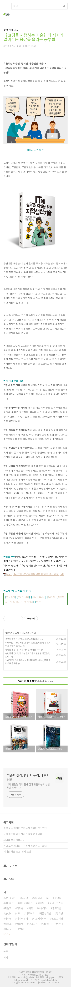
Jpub (8, 913)
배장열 (20, 923)
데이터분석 (22, 918)
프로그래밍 (57, 918)
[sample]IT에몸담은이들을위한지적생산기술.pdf (35, 574)
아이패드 (9, 903)
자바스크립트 (56, 903)
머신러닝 (47, 923)
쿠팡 (38, 601)
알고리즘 (56, 908)
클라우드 (9, 929)
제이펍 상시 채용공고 (14, 839)
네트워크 (30, 913)
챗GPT (22, 929)
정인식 (57, 898)
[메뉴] (67, 10)
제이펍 (60, 923)
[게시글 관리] (19, 618)
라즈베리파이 (40, 918)
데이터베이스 (25, 903)
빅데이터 (37, 898)
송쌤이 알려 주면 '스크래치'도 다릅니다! (22, 638)
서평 (31, 908)
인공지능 (33, 923)
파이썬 (8, 918)
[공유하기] (15, 618)
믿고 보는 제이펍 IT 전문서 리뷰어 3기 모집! (25, 828)
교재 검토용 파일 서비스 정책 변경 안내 (22, 834)
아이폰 (20, 908)
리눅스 (8, 923)
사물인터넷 (45, 913)
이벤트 (41, 903)
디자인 (24, 898)
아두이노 (42, 908)
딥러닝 (59, 913)
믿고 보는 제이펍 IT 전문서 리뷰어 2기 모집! (25, 845)
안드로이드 (10, 898)
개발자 (8, 908)
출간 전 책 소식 (12, 632)
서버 (18, 913)
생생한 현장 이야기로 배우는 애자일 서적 (22, 649)
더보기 (5, 934)
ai (48, 898)
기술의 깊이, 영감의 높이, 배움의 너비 (28, 777)
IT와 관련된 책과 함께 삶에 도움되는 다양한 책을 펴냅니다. (28, 786)
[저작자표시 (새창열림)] (39, 618)
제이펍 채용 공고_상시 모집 (17, 851)
